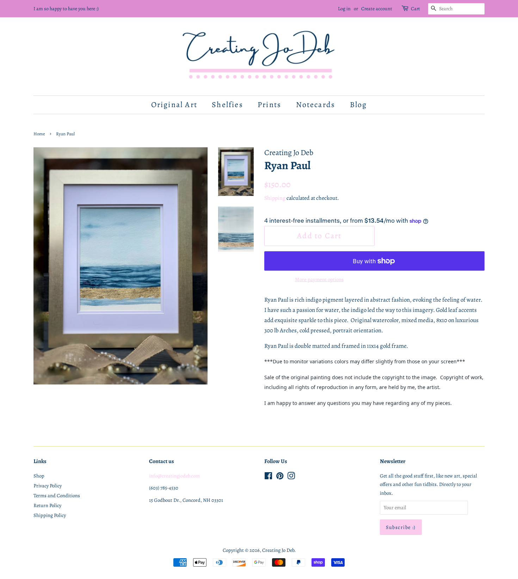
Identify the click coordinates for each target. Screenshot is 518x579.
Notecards (315, 104)
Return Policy (47, 505)
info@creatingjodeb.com (174, 475)
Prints (269, 104)
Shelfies (227, 104)
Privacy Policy (47, 485)
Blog (358, 104)
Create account (376, 8)
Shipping (274, 198)
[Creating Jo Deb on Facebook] (268, 477)
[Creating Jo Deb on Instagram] (291, 477)
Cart (415, 8)
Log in (344, 8)
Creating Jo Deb (278, 550)
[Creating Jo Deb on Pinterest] (280, 477)
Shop (38, 475)
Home (39, 134)
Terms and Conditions (56, 495)
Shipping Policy (49, 515)
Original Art (174, 104)
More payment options (319, 279)
